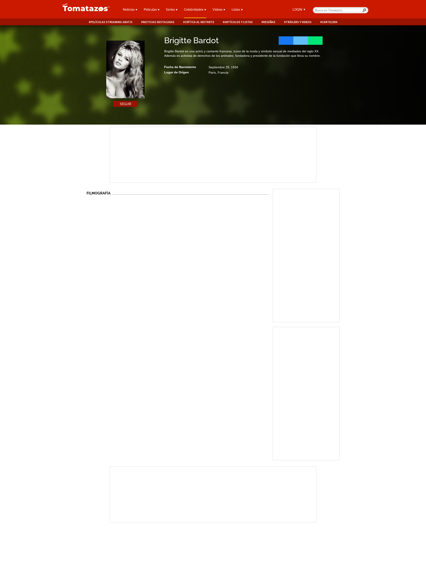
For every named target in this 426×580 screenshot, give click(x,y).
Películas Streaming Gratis (111, 22)
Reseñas (269, 22)
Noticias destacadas (158, 22)
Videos (218, 9)
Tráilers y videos (299, 22)
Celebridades (194, 9)
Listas (236, 9)
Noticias (129, 9)
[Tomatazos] (84, 10)
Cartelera (329, 22)
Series (171, 9)
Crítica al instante (199, 22)
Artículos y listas (239, 22)
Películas (151, 9)
